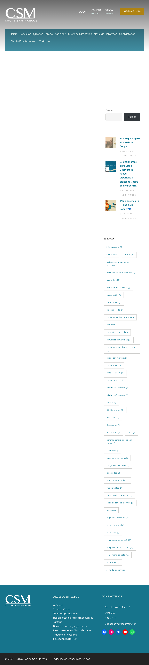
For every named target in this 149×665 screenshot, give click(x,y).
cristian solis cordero (117, 387)
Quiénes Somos (43, 34)
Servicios (25, 34)
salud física (113, 532)
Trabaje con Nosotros (65, 634)
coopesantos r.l (115, 373)
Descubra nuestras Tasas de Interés (72, 630)
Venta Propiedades (23, 41)
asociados (113, 280)
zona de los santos (117, 570)
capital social (114, 302)
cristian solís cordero (117, 395)
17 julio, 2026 (128, 190)
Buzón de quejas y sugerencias (70, 626)
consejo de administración (120, 317)
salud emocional (115, 525)
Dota (131, 432)
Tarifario (44, 41)
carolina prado (115, 310)
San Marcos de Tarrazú (117, 607)
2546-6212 (110, 618)
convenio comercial (117, 332)
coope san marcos (117, 358)
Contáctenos (127, 34)
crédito (111, 402)
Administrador (129, 156)
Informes (111, 34)
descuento (113, 417)
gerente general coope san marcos (119, 441)
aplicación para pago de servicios (118, 263)
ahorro (129, 254)
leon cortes (113, 473)
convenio (112, 325)
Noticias (99, 34)
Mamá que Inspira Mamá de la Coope (130, 142)
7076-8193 (110, 613)
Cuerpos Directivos (80, 34)
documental (113, 432)
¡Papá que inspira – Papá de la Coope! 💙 (129, 204)
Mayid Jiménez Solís (117, 480)
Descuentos (113, 425)
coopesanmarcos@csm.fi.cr (120, 624)
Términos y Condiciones (66, 613)
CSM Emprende (115, 410)
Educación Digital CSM (65, 638)
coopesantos (114, 365)
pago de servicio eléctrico (120, 503)
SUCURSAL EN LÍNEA (132, 11)
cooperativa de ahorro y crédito (121, 349)
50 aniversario (115, 247)
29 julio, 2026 (128, 151)
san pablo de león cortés (120, 547)
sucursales (113, 562)
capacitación (114, 295)
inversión (112, 450)
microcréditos (114, 488)
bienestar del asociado (118, 287)
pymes (111, 510)
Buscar (109, 110)
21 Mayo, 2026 (128, 214)
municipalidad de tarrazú (119, 495)
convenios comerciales (119, 340)
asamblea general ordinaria (121, 272)
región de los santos (118, 517)
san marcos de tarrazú (119, 540)
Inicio (14, 34)
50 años (112, 254)
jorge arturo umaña (117, 458)
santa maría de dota (118, 555)
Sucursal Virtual (61, 609)
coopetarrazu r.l (115, 380)
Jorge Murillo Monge (118, 465)
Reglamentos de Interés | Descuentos (73, 617)
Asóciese (60, 34)
